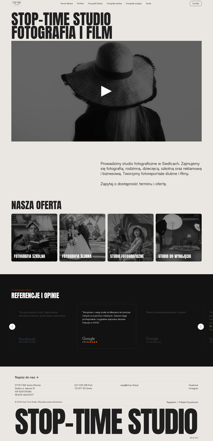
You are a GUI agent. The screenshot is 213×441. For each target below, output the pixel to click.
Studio (148, 3)
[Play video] (106, 91)
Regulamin (171, 402)
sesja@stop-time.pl (129, 385)
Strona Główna (67, 3)
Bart (196, 438)
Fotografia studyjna (134, 3)
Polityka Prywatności (188, 402)
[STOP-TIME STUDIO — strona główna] (16, 3)
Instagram (193, 388)
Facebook (193, 385)
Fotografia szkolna (114, 3)
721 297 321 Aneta (83, 388)
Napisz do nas (25, 377)
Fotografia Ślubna (95, 3)
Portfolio (80, 3)
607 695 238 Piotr (83, 385)
